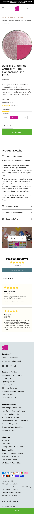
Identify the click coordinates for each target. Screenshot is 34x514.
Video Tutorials (8, 430)
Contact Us (6, 378)
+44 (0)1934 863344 (9, 357)
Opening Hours (8, 382)
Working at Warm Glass (11, 463)
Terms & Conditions (8, 481)
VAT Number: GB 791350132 (11, 495)
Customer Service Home (12, 375)
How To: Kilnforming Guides (13, 411)
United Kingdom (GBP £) (10, 501)
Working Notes (11, 206)
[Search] (27, 9)
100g (5, 117)
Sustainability (7, 450)
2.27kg (23, 117)
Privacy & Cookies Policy (10, 484)
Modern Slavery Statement (11, 487)
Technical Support (9, 424)
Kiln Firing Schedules (11, 417)
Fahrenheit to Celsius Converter (15, 421)
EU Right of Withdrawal (10, 490)
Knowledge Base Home (11, 408)
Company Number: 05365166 (11, 492)
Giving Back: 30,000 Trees (12, 447)
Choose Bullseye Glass (11, 414)
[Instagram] (11, 366)
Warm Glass (11, 506)
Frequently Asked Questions (13, 391)
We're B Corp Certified (11, 456)
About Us (6, 440)
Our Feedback (8, 394)
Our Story (6, 443)
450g (14, 117)
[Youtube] (7, 366)
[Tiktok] (15, 366)
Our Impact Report (9, 460)
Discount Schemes (9, 388)
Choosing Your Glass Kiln (12, 427)
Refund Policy (26, 487)
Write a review (17, 270)
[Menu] (3, 8)
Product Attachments (14, 213)
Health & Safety (11, 219)
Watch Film (18, 238)
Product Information (12, 156)
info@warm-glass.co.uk (11, 361)
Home (4, 17)
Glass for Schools (9, 398)
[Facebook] (3, 366)
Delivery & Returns (9, 385)
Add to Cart (17, 511)
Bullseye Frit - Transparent (16, 17)
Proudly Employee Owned (13, 453)
